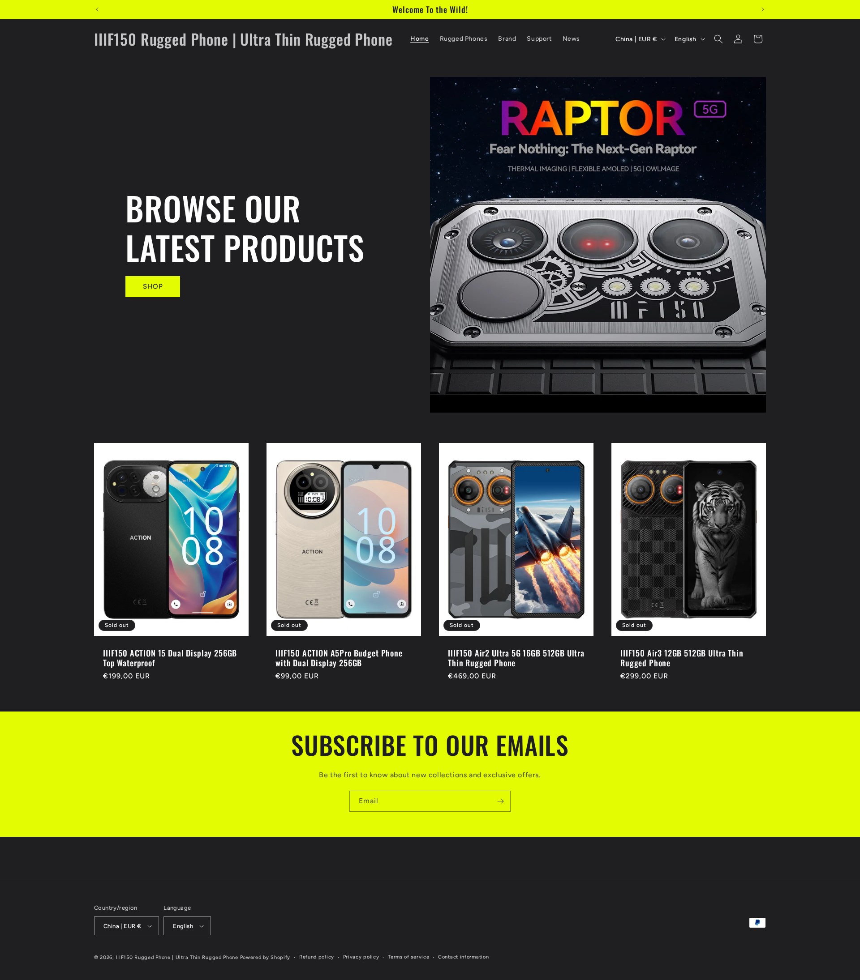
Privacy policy (361, 957)
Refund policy (316, 957)
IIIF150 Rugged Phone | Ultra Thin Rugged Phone (177, 957)
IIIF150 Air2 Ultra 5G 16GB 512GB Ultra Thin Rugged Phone (516, 658)
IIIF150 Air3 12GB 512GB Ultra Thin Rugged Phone (682, 658)
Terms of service (408, 957)
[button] (718, 39)
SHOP (153, 286)
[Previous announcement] (97, 9)
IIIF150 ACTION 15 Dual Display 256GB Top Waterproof (170, 658)
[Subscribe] (500, 801)
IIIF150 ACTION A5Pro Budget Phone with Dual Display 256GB (339, 658)
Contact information (463, 957)
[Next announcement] (763, 9)
